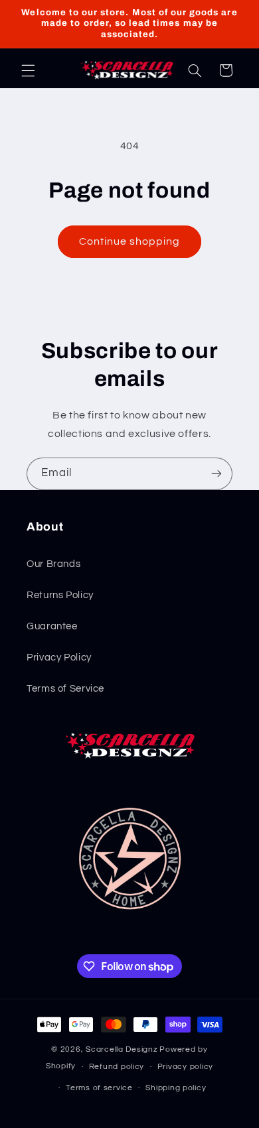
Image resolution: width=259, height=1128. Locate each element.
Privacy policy (185, 1066)
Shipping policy (175, 1088)
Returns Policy (60, 595)
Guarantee (52, 626)
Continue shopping (130, 241)
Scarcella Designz (122, 1049)
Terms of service (99, 1088)
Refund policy (117, 1066)
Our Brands (53, 564)
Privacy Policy (59, 657)
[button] (28, 70)
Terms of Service (65, 689)
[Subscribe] (216, 474)
